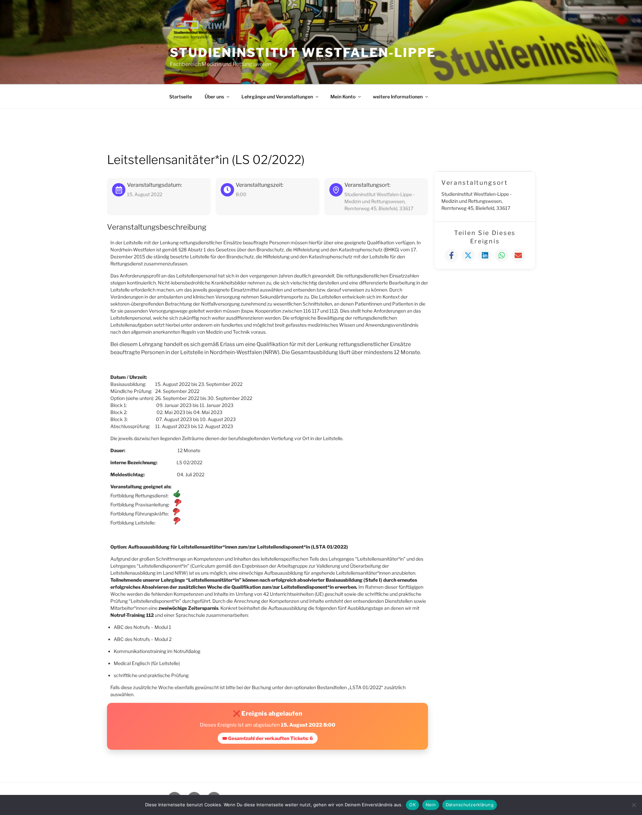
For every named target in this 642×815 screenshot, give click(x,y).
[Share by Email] (518, 255)
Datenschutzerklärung (470, 804)
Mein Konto (342, 96)
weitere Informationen (398, 96)
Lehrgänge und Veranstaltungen (277, 96)
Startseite (180, 96)
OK (412, 804)
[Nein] (633, 805)
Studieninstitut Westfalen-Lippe (303, 52)
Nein (431, 804)
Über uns (214, 96)
